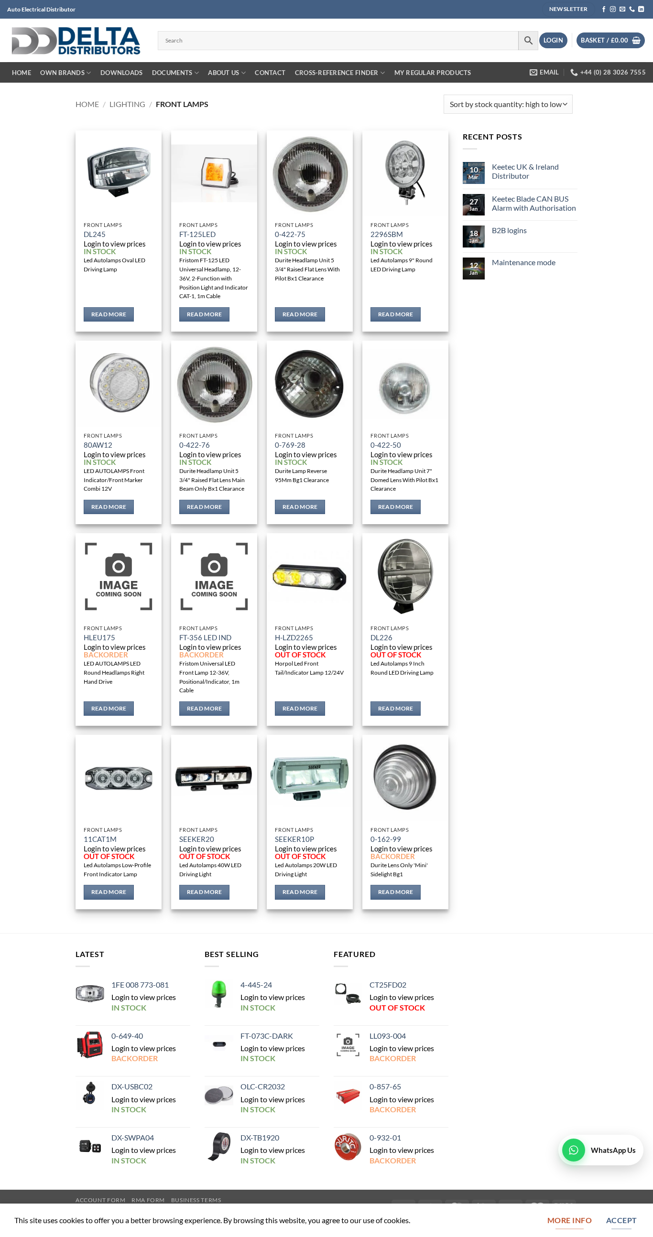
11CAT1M (100, 839)
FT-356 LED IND (205, 638)
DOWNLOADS (121, 72)
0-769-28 (290, 445)
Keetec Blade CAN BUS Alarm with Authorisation (534, 203)
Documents (172, 72)
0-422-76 (194, 445)
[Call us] (632, 9)
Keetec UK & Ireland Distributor (525, 171)
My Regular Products (432, 72)
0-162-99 (385, 839)
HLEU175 (99, 638)
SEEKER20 (196, 839)
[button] (553, 40)
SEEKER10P (294, 839)
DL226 (381, 638)
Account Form (101, 1200)
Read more (109, 314)
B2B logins (509, 230)
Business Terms (196, 1200)
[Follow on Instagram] (613, 9)
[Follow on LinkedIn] (641, 9)
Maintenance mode (523, 262)
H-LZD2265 (294, 638)
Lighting (127, 103)
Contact (270, 72)
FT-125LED (197, 234)
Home (21, 72)
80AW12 (98, 445)
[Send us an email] (622, 9)
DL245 (95, 234)
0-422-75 (290, 234)
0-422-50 (385, 445)
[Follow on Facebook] (604, 9)
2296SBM (386, 234)
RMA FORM (148, 1200)
